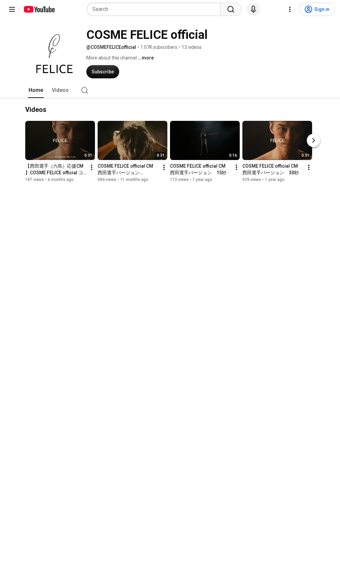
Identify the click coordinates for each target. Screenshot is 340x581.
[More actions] (91, 167)
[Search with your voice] (253, 9)
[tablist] (170, 90)
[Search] (230, 9)
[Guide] (12, 9)
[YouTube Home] (39, 9)
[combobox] (155, 9)
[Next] (313, 140)
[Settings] (290, 9)
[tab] (36, 90)
